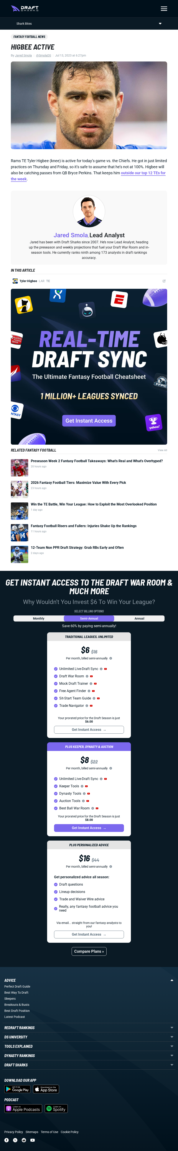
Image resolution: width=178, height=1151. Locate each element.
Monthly (38, 618)
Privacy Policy (13, 1132)
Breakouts (11, 1004)
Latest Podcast (14, 1017)
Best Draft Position (17, 1010)
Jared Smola (23, 55)
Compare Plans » (89, 951)
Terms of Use (49, 1132)
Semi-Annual (89, 618)
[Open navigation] (164, 8)
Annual (139, 618)
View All (162, 450)
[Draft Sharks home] (24, 8)
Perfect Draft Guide (17, 986)
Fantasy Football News (29, 37)
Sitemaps (32, 1132)
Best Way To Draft (16, 992)
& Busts (24, 1004)
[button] (105, 669)
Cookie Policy (70, 1132)
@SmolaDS (43, 55)
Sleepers (10, 998)
